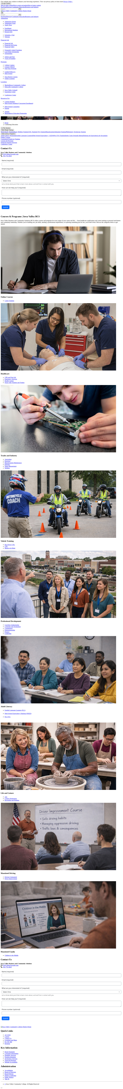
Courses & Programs (7, 141)
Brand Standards (10, 1052)
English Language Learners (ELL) (15, 710)
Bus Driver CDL (10, 545)
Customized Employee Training (10, 139)
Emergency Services (11, 379)
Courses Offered (10, 67)
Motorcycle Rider (10, 548)
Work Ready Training (7, 130)
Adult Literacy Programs (8, 134)
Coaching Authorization (12, 625)
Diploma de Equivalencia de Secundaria (95, 135)
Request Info (8, 32)
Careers (7, 1037)
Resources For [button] (5, 98)
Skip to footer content (34, 5)
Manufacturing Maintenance (13, 463)
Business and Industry (32, 7)
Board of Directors (10, 1072)
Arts (6, 797)
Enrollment (8, 28)
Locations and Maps (11, 1040)
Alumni (7, 111)
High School (8, 73)
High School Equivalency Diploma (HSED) (18, 713)
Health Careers (9, 381)
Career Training (9, 301)
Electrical (7, 461)
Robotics (7, 464)
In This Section (6, 128)
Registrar (7, 1043)
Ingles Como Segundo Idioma (74, 135)
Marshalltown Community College (15, 85)
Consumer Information (11, 1053)
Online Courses (5, 137)
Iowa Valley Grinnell (11, 90)
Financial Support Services (9, 142)
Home (6, 123)
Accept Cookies (6, 3)
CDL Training (32, 132)
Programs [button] (4, 62)
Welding (7, 468)
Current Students (10, 101)
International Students (11, 30)
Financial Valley (9, 47)
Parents (7, 108)
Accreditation (9, 1070)
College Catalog (9, 65)
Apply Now (8, 25)
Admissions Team (10, 23)
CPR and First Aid (10, 377)
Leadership (8, 633)
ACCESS (8, 1035)
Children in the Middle (11, 955)
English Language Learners (24, 135)
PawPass (3, 7)
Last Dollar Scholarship (12, 52)
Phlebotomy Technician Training (76, 132)
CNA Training (41, 132)
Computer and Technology (13, 626)
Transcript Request (10, 1060)
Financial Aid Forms (11, 45)
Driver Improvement (11, 879)
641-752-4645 (7, 156)
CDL (6, 546)
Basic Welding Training (21, 132)
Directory (9, 7)
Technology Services (11, 1059)
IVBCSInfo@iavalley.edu (10, 154)
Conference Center (10, 95)
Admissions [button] (4, 18)
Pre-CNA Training (59, 135)
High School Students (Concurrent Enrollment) (19, 103)
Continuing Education (18, 7)
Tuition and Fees (10, 57)
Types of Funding (10, 58)
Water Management (10, 466)
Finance (7, 632)
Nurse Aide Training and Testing (14, 382)
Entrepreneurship (10, 630)
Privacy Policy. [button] (68, 1)
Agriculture (8, 459)
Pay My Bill (8, 1042)
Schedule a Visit (9, 35)
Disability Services (10, 1055)
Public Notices (9, 1077)
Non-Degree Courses (11, 77)
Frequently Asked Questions (13, 50)
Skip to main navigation (20, 5)
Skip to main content (7, 5)
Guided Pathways (10, 72)
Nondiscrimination (10, 1057)
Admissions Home (10, 21)
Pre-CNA (7, 717)
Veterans (7, 37)
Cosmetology (9, 628)
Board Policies (9, 1074)
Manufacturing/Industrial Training (56, 132)
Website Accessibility (11, 1062)
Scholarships (8, 53)
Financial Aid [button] (5, 40)
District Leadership (10, 1075)
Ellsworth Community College (14, 87)
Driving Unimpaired (11, 877)
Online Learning (10, 78)
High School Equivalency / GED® (43, 135)
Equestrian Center (10, 92)
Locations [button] (4, 82)
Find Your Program (10, 68)
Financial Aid (9, 43)
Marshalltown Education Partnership (16, 113)
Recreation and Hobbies (12, 800)
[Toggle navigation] (2, 13)
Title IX (7, 1079)
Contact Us (8, 1038)
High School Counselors (12, 106)
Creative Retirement (11, 798)
